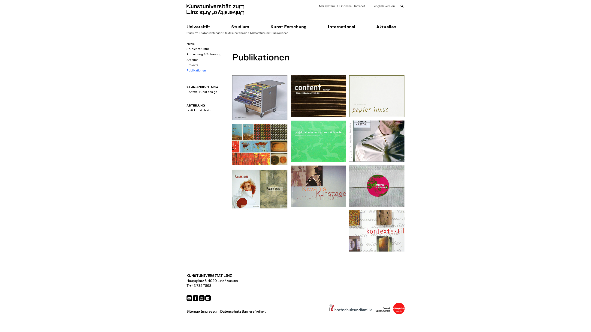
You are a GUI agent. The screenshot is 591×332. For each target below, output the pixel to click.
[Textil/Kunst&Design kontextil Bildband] (377, 231)
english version (384, 6)
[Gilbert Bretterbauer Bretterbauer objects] (260, 98)
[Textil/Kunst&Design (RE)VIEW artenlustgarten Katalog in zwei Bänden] (377, 186)
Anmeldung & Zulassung (204, 54)
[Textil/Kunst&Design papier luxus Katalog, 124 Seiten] (377, 96)
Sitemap (193, 311)
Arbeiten (193, 60)
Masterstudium (259, 33)
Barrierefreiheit (254, 311)
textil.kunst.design (236, 33)
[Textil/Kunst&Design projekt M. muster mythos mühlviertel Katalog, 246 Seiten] (318, 141)
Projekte (192, 65)
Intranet (359, 6)
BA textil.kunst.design (202, 92)
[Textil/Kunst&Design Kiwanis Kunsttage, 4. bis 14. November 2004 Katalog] (318, 186)
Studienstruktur (198, 49)
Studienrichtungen (210, 33)
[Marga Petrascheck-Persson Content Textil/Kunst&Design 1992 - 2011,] (318, 96)
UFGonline (344, 6)
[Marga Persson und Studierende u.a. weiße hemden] (377, 141)
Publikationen (279, 33)
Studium (192, 33)
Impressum (210, 311)
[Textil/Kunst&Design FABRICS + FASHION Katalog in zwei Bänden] (260, 189)
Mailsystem (327, 6)
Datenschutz (230, 311)
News (191, 43)
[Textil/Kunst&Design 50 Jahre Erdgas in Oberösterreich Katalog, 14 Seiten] (260, 144)
